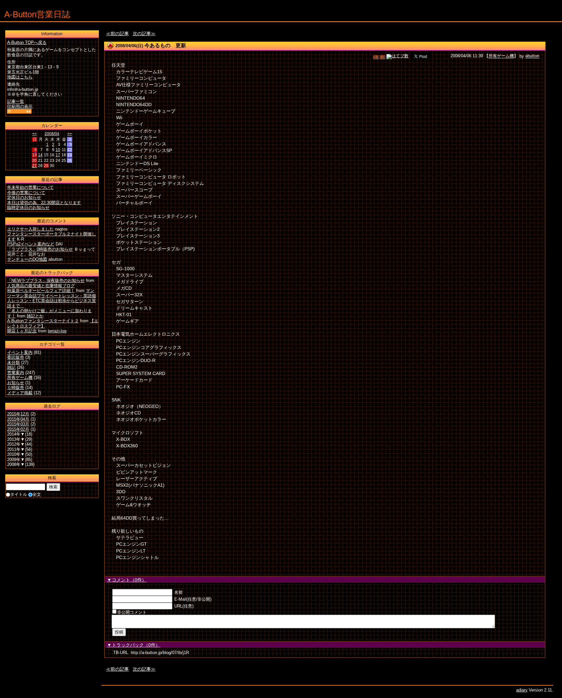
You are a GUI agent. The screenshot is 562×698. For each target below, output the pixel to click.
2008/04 (52, 134)
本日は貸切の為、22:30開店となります (44, 202)
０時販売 (15, 387)
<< (34, 134)
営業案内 (15, 372)
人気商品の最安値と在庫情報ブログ (41, 285)
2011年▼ (16, 449)
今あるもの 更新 (165, 45)
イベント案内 (20, 352)
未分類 (13, 362)
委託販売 (15, 357)
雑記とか (35, 316)
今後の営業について (26, 192)
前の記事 (120, 33)
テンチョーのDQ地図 (27, 259)
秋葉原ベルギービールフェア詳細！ (41, 290)
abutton (532, 56)
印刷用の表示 (20, 106)
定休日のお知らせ (24, 197)
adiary (522, 690)
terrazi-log (57, 330)
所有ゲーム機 (501, 56)
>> (69, 134)
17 (58, 155)
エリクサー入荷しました (30, 229)
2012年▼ (16, 444)
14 (40, 155)
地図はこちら (20, 77)
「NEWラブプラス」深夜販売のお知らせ (46, 280)
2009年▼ (16, 459)
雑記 (11, 367)
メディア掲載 (20, 392)
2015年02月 (18, 429)
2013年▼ (16, 439)
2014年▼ (16, 434)
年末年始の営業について (30, 187)
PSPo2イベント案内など (30, 244)
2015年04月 (18, 419)
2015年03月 (18, 424)
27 (34, 165)
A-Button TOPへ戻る (27, 42)
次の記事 (142, 33)
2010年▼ (16, 454)
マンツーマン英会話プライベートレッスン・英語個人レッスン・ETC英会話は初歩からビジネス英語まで (51, 298)
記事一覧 (15, 101)
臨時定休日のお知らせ (28, 207)
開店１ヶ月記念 (22, 330)
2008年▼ (16, 464)
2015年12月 (18, 414)
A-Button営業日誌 (37, 14)
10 (58, 149)
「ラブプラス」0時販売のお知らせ (40, 249)
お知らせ (15, 382)
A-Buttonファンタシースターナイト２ (43, 320)
